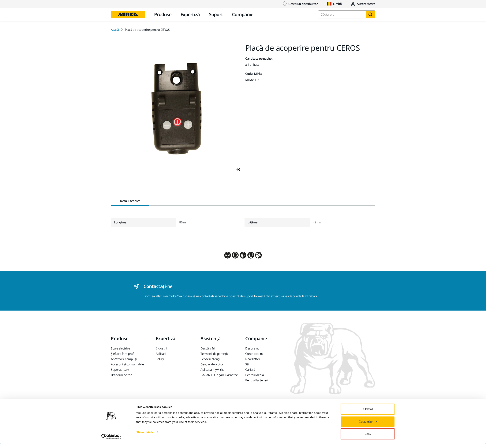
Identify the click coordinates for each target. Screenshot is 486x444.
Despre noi (252, 348)
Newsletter (252, 359)
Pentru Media (254, 375)
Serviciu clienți (209, 359)
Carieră (250, 370)
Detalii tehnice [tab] (130, 201)
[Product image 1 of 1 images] (176, 109)
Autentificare (366, 4)
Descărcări (207, 348)
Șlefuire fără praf (122, 354)
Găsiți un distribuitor (303, 4)
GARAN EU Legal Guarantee (219, 375)
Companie (242, 14)
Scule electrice (120, 348)
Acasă (115, 30)
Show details (145, 432)
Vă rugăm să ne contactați (196, 296)
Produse (162, 14)
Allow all (367, 409)
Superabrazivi (120, 370)
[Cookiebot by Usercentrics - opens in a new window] (111, 436)
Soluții (160, 359)
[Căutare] (370, 14)
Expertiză (190, 14)
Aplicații (161, 354)
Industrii (161, 348)
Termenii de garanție (214, 354)
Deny (367, 433)
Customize (365, 421)
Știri (248, 364)
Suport (216, 14)
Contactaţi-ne (254, 354)
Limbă (337, 4)
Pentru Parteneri (256, 380)
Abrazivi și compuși (124, 359)
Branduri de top (121, 375)
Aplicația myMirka (212, 370)
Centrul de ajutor (211, 364)
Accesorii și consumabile (127, 364)
